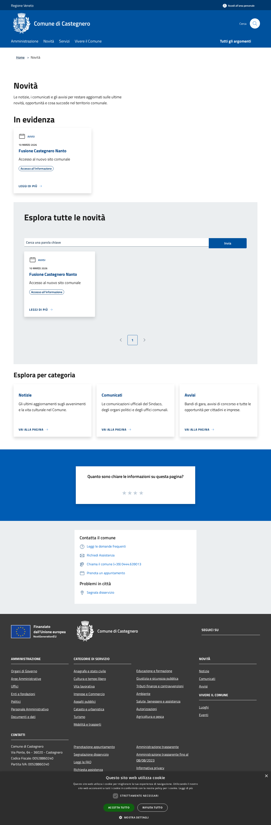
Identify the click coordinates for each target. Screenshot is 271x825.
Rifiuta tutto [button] (152, 807)
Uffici (14, 686)
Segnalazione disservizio (91, 754)
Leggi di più (186, 788)
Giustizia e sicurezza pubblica (157, 678)
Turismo (79, 716)
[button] (135, 817)
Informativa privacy (150, 767)
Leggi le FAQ (82, 762)
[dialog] (135, 798)
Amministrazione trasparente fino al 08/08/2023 (162, 757)
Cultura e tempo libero (90, 678)
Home (20, 57)
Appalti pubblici (85, 701)
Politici (16, 701)
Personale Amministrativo (29, 709)
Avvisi (31, 137)
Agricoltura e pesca (150, 716)
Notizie (204, 671)
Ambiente (143, 693)
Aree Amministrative (26, 678)
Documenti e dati (23, 716)
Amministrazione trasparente (157, 746)
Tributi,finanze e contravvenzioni (160, 686)
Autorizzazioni (146, 708)
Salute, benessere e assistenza (158, 701)
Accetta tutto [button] (119, 807)
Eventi (203, 714)
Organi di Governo (24, 671)
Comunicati (207, 678)
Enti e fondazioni (23, 693)
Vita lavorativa (84, 686)
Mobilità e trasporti (87, 724)
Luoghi (204, 707)
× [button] (266, 776)
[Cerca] (255, 23)
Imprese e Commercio (89, 693)
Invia (227, 243)
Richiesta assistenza (88, 769)
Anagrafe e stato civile (90, 671)
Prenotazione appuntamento (94, 746)
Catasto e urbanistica (89, 709)
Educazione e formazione (154, 670)
